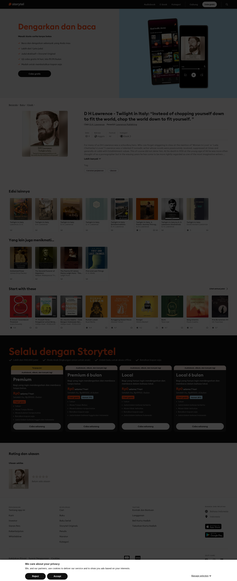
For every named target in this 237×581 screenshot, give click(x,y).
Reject (35, 576)
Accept (57, 576)
